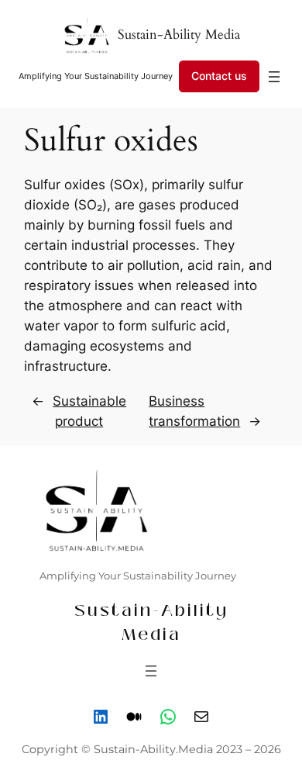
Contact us (219, 75)
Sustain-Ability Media (179, 34)
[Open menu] (274, 76)
